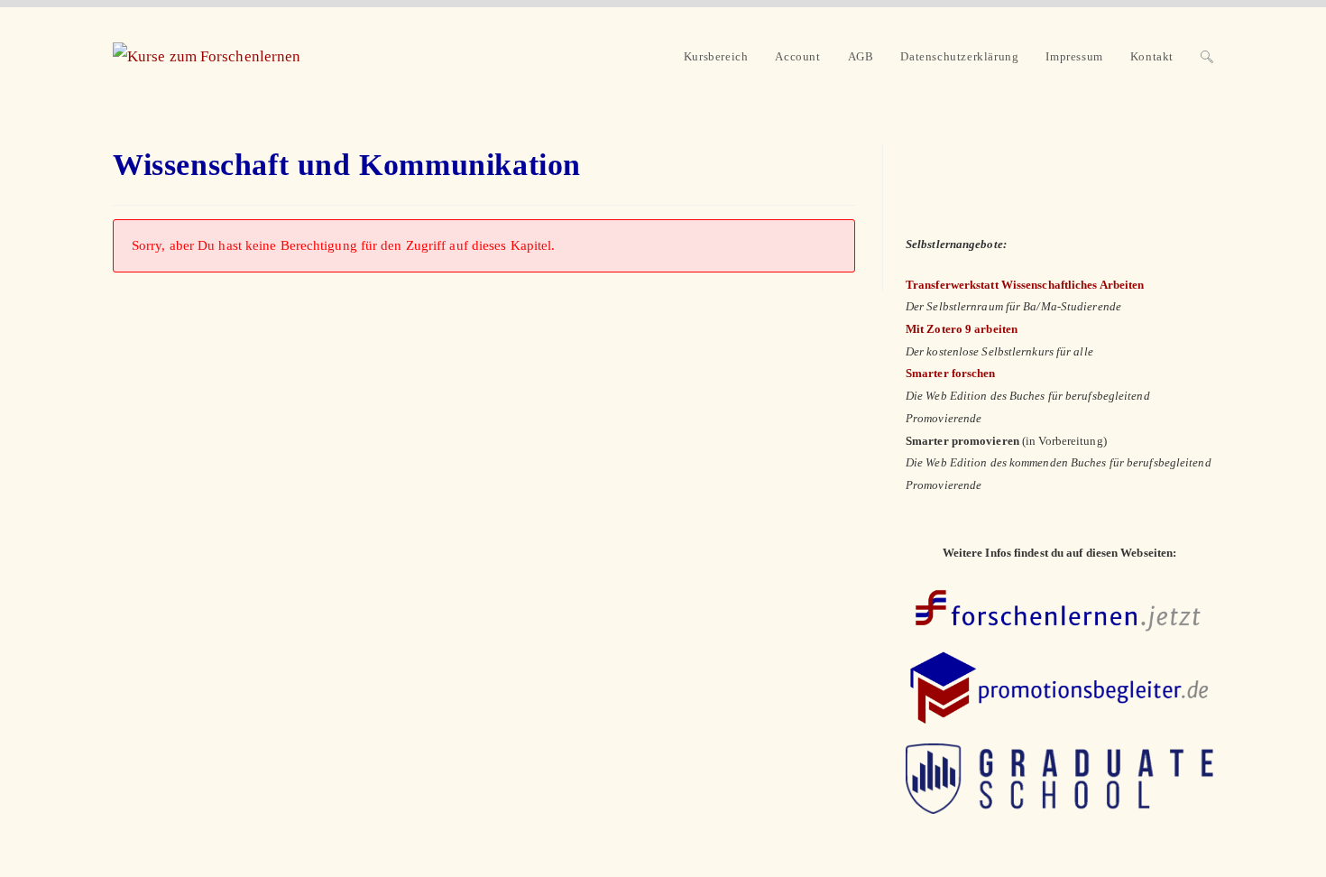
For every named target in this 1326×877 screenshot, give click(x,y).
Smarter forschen (951, 373)
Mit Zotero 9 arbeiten (962, 329)
